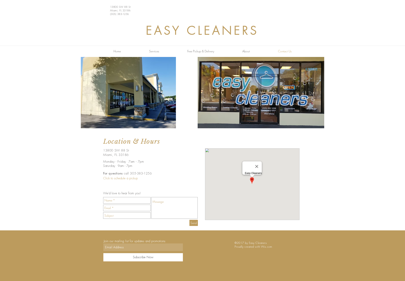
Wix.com (266, 247)
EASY (163, 30)
